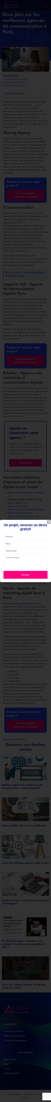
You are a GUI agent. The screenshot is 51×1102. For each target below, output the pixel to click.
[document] (25, 551)
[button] (49, 522)
